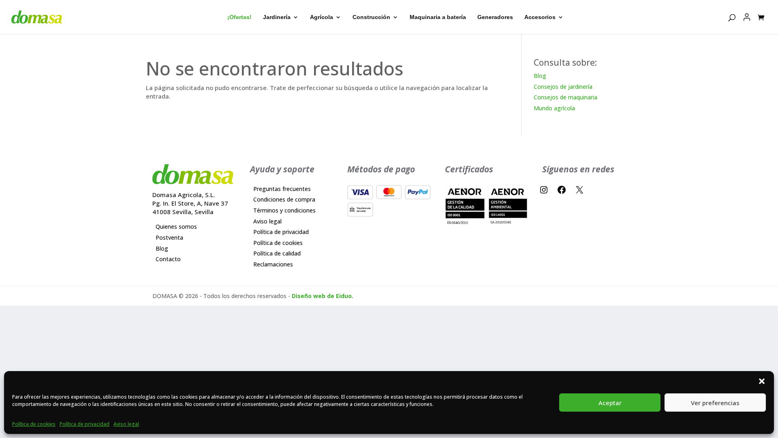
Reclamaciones (273, 264)
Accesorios (540, 17)
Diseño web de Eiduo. (322, 296)
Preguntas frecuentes (282, 189)
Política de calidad (277, 253)
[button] (762, 381)
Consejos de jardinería (563, 86)
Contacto (168, 259)
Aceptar (610, 403)
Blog (540, 75)
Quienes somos (176, 226)
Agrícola (321, 17)
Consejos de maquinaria (565, 97)
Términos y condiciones (284, 210)
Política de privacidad (84, 424)
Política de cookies (34, 424)
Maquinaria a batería (438, 17)
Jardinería (277, 17)
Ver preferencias (715, 403)
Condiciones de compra (284, 199)
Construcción (371, 17)
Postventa (169, 237)
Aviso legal (126, 424)
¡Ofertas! (239, 17)
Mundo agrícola (554, 108)
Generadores (495, 17)
